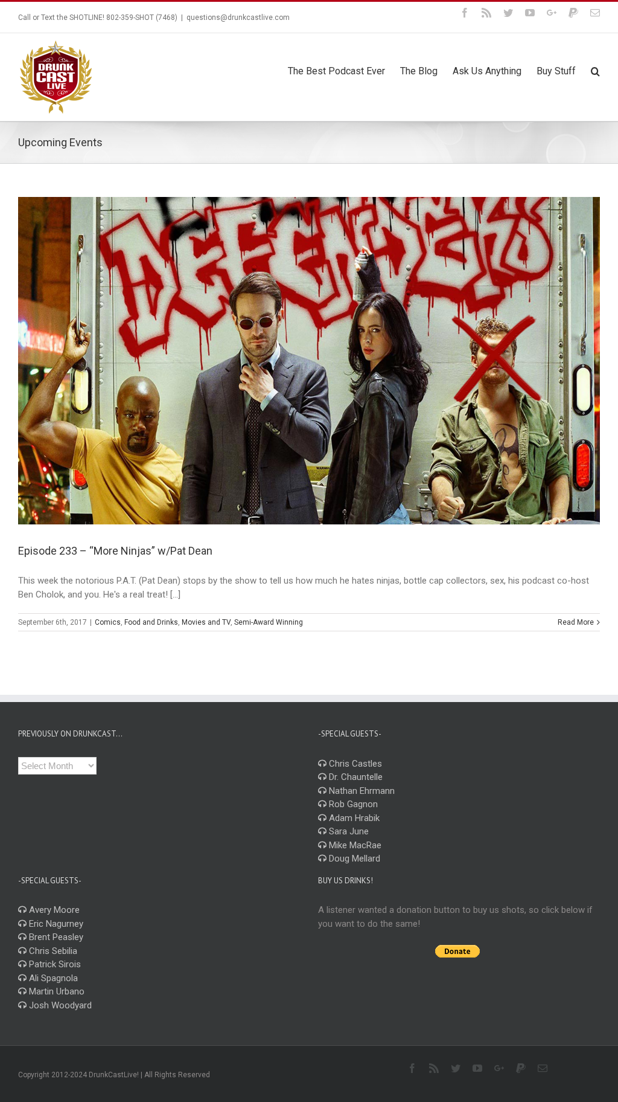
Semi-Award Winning (268, 622)
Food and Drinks (151, 622)
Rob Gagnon (352, 804)
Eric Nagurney (55, 923)
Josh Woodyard (59, 1005)
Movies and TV (206, 622)
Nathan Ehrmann (361, 790)
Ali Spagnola (52, 978)
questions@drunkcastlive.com (238, 17)
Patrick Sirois (54, 964)
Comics (108, 622)
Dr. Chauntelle (355, 777)
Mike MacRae (354, 845)
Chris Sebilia (52, 951)
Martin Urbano (55, 991)
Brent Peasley (55, 937)
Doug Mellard (353, 858)
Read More (576, 622)
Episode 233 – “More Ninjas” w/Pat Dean (115, 550)
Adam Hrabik (353, 818)
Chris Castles (354, 763)
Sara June (348, 831)
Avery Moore (53, 909)
